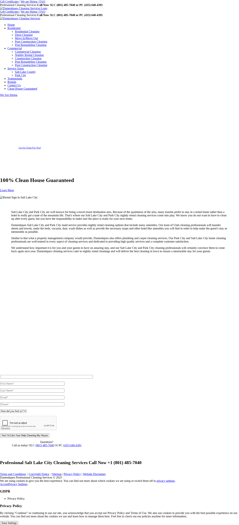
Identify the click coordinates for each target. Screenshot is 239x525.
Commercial (14, 48)
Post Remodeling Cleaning (30, 45)
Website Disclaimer (94, 474)
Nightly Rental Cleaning (29, 55)
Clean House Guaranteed (22, 88)
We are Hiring (29, 1)
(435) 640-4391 (72, 445)
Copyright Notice (39, 474)
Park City (20, 75)
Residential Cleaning (27, 31)
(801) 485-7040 (44, 445)
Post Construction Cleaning (31, 41)
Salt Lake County (25, 71)
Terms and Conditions (13, 474)
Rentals (11, 82)
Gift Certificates (9, 1)
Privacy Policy (72, 474)
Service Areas (15, 68)
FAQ (42, 1)
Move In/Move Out (26, 38)
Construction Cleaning (28, 58)
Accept (4, 484)
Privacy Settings (17, 484)
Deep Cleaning (24, 34)
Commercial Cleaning (28, 51)
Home (11, 24)
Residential (14, 28)
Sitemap (57, 474)
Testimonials (14, 78)
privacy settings (165, 480)
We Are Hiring (8, 95)
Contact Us (14, 85)
